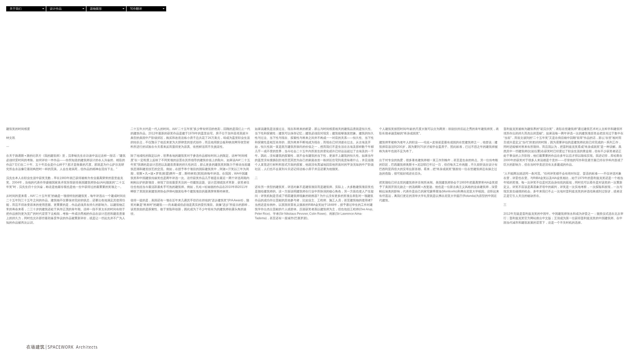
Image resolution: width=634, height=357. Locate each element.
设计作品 (56, 8)
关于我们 (16, 8)
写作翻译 (136, 8)
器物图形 (96, 8)
